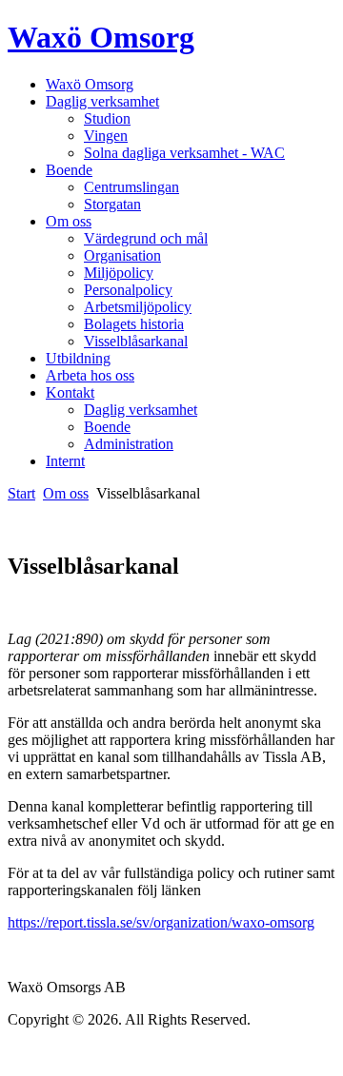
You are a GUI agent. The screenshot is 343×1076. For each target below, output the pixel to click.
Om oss (68, 221)
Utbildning (78, 358)
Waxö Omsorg (101, 37)
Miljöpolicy (118, 272)
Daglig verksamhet (102, 101)
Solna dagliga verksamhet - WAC (184, 153)
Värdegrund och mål (146, 238)
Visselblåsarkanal (136, 341)
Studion (107, 118)
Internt (65, 461)
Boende (69, 170)
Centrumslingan (131, 187)
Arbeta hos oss (90, 375)
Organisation (122, 255)
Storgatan (112, 204)
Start (21, 493)
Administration (128, 444)
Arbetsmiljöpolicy (138, 307)
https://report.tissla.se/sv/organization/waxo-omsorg (161, 922)
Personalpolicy (128, 290)
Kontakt (70, 392)
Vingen (106, 135)
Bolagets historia (134, 324)
